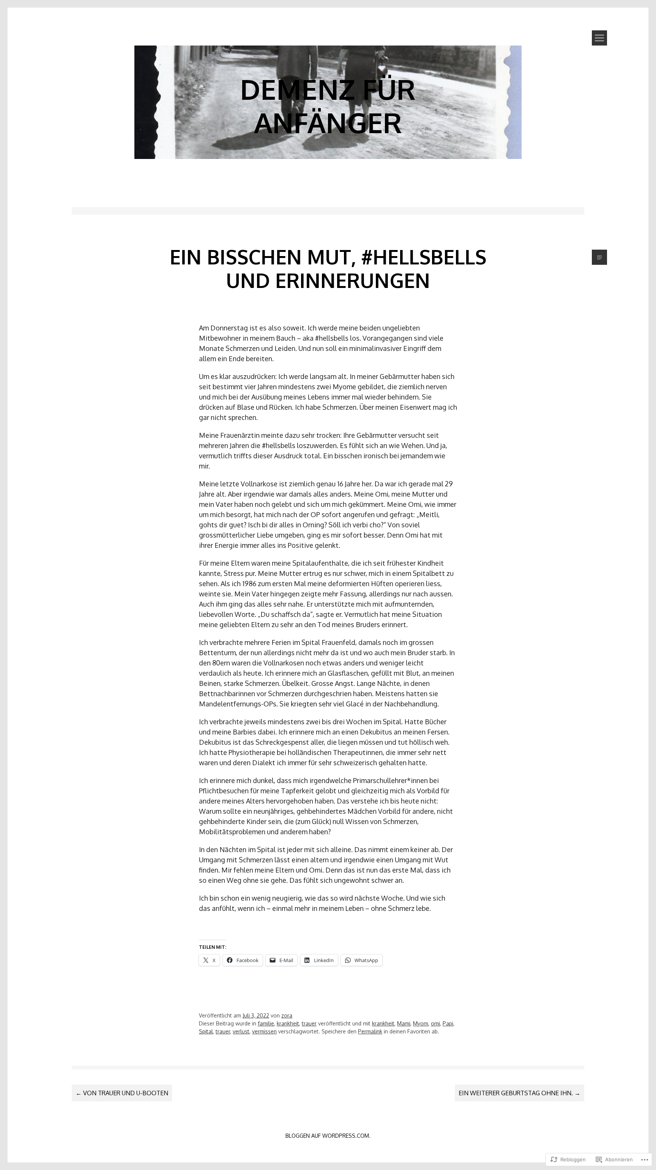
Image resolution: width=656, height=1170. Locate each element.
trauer (309, 1023)
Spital (206, 1031)
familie (266, 1023)
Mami (403, 1023)
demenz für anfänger (328, 105)
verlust (241, 1031)
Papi (448, 1023)
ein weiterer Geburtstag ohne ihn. (519, 1093)
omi (435, 1023)
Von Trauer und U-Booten (122, 1093)
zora (286, 1015)
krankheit (288, 1023)
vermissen (264, 1031)
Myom (420, 1023)
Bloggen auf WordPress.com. (328, 1135)
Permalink (370, 1031)
